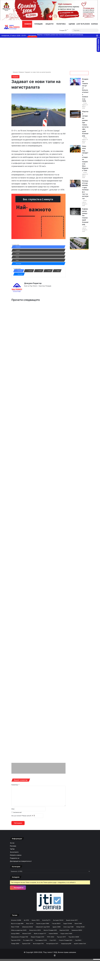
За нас (12, 843)
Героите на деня (42, 923)
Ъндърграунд (66, 943)
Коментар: (15, 785)
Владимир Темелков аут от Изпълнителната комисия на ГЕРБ (85, 90)
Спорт (53, 940)
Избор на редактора (18, 930)
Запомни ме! (17, 812)
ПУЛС (50, 937)
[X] (30, 289)
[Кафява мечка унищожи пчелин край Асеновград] (75, 211)
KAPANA (94, 24)
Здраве (71, 24)
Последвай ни (18, 887)
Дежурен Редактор (33, 283)
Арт (26, 920)
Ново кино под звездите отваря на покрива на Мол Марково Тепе (59, 34)
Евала (78, 923)
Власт (29, 923)
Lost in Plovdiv (83, 24)
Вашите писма (72, 920)
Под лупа (61, 937)
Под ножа (15, 940)
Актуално (16, 920)
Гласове (56, 923)
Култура (15, 933)
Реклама (13, 846)
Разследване (41, 940)
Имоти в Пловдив (50, 930)
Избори (80, 927)
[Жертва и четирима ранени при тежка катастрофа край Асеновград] (75, 114)
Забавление (27, 927)
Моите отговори (40, 933)
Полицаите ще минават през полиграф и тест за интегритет (85, 189)
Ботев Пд (46, 920)
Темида (15, 943)
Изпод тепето (35, 930)
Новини (27, 24)
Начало (15, 72)
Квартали (64, 930)
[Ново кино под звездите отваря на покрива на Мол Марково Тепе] (75, 148)
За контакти (14, 852)
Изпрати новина (15, 855)
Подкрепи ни (14, 858)
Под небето (74, 937)
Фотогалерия (38, 943)
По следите (28, 940)
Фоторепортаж (52, 943)
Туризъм (26, 943)
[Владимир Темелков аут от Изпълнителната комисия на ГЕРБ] (75, 81)
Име (12, 809)
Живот (15, 927)
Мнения (26, 933)
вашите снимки (80, 943)
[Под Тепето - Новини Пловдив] (11, 27)
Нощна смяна (66, 933)
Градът (67, 923)
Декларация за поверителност (21, 861)
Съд (78, 940)
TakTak (12, 849)
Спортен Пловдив (65, 940)
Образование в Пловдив (19, 937)
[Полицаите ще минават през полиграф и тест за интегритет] (75, 183)
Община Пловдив (37, 937)
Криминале (77, 930)
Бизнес (36, 920)
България (58, 920)
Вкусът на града (17, 923)
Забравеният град (43, 927)
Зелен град (68, 927)
